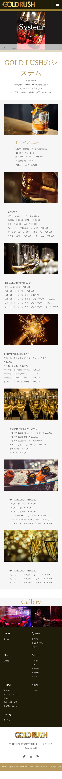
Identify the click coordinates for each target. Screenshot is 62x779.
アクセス (35, 661)
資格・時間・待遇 (10, 702)
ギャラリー (8, 720)
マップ (34, 676)
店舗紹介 (7, 661)
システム (35, 639)
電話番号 (35, 668)
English (35, 647)
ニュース (35, 690)
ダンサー (7, 698)
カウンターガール (10, 694)
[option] (30, 616)
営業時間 (35, 672)
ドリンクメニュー (38, 643)
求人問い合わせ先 (10, 706)
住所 (33, 665)
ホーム (6, 639)
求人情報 (7, 690)
